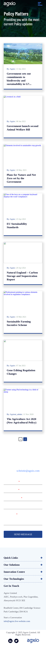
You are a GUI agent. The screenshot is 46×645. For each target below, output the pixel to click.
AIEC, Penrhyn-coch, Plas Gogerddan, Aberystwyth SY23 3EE (21, 599)
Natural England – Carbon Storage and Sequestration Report (22, 276)
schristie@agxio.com (28, 470)
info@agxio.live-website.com (17, 621)
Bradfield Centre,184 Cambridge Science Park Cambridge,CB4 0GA (22, 610)
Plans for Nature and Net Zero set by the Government (21, 178)
